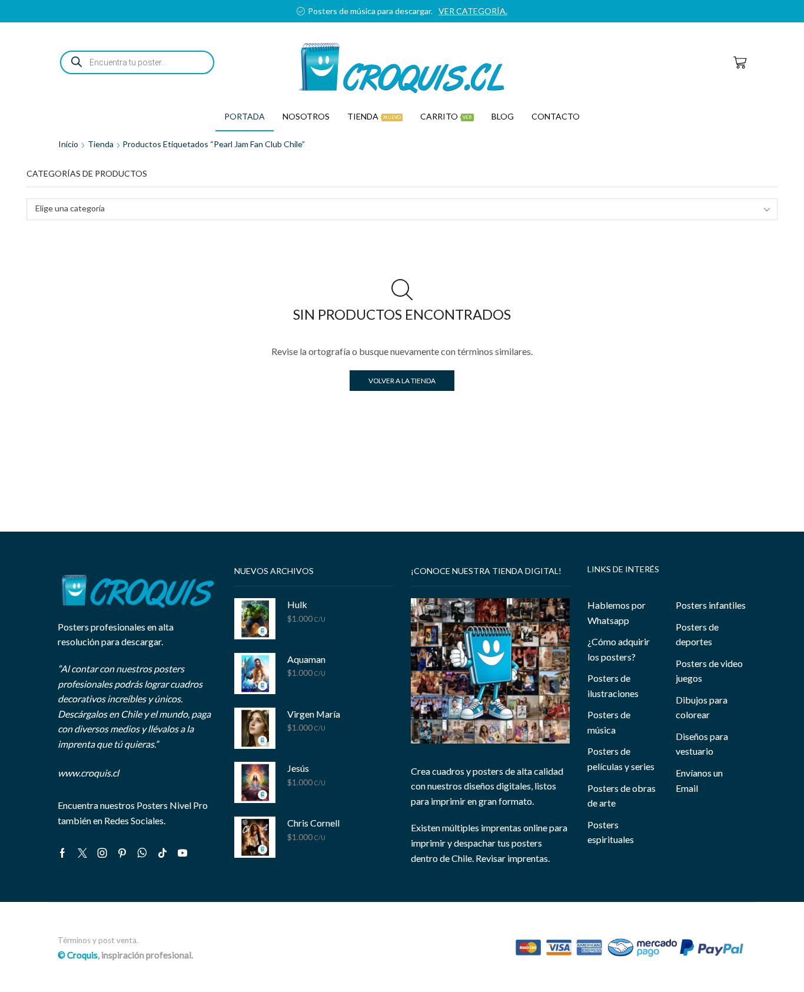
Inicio (68, 144)
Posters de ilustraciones (613, 685)
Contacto (555, 116)
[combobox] (402, 209)
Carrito (446, 116)
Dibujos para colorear (701, 707)
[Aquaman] (254, 673)
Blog (502, 116)
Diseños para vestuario (702, 744)
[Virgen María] (254, 728)
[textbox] (394, 208)
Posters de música (608, 722)
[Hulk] (254, 618)
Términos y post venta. (98, 940)
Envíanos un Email (699, 780)
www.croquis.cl (88, 772)
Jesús (298, 768)
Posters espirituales (610, 832)
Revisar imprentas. (513, 858)
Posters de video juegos (709, 671)
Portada (244, 116)
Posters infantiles (711, 605)
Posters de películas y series (621, 758)
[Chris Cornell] (254, 837)
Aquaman (306, 659)
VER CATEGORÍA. (472, 11)
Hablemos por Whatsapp (616, 612)
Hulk (297, 604)
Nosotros (306, 116)
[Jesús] (254, 782)
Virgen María (313, 713)
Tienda (374, 116)
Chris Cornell (313, 822)
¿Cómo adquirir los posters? (618, 649)
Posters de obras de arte (621, 795)
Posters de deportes (697, 634)
